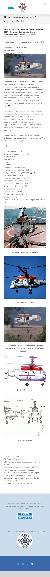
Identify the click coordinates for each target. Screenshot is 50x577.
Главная (7, 29)
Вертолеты (13, 32)
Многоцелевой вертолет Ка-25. (15, 34)
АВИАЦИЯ (24, 29)
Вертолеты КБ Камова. (27, 32)
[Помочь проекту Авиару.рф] (25, 513)
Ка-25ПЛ (8, 106)
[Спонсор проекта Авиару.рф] (25, 540)
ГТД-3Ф (31, 173)
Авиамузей (15, 29)
